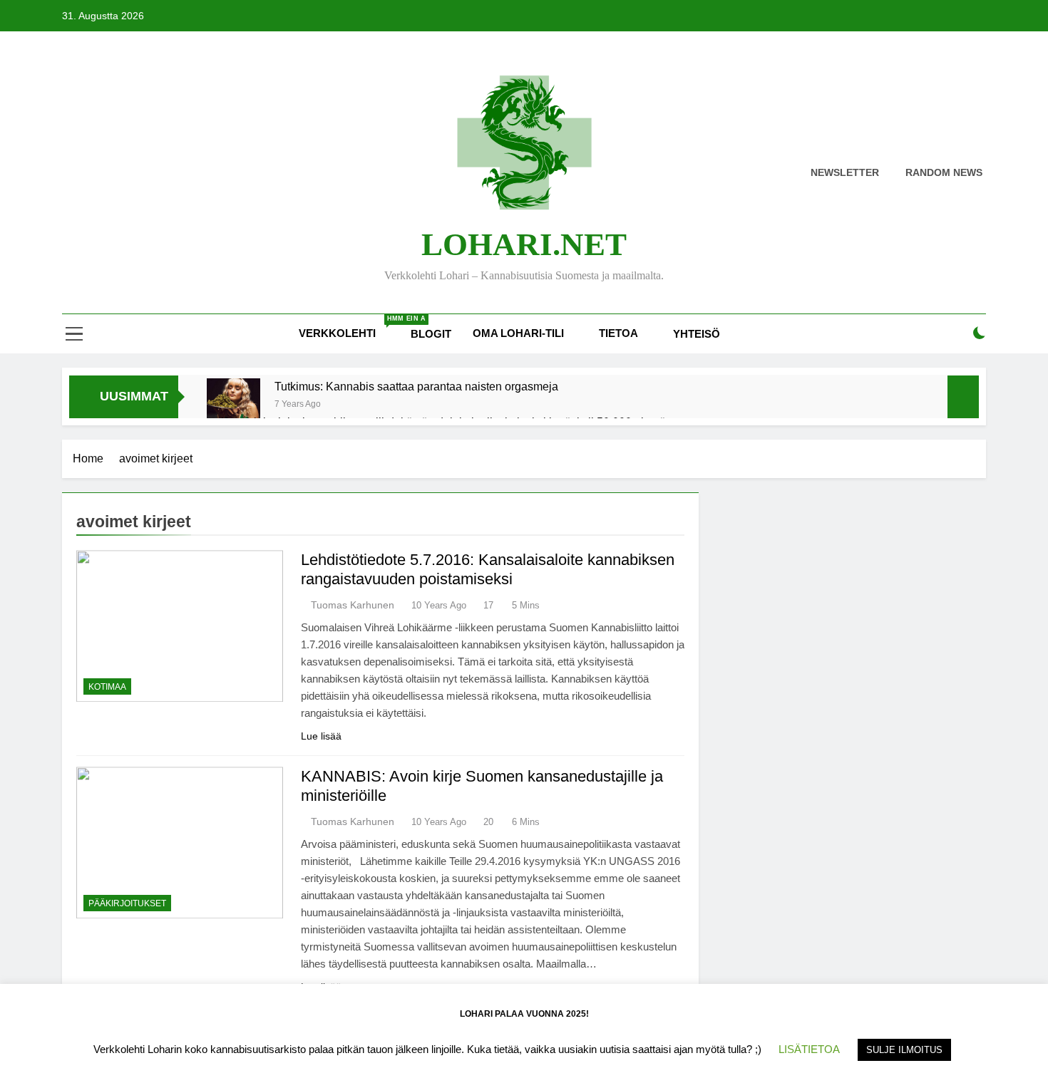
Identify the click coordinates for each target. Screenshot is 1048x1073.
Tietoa (618, 333)
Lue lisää (321, 736)
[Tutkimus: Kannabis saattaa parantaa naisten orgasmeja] (233, 405)
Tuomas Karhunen (352, 605)
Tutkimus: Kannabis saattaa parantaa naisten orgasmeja (416, 386)
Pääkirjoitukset (127, 903)
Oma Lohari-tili (518, 333)
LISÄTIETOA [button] (809, 1049)
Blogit (431, 334)
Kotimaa (107, 687)
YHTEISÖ (696, 334)
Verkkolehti (349, 327)
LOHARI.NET (524, 244)
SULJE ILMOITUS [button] (904, 1050)
